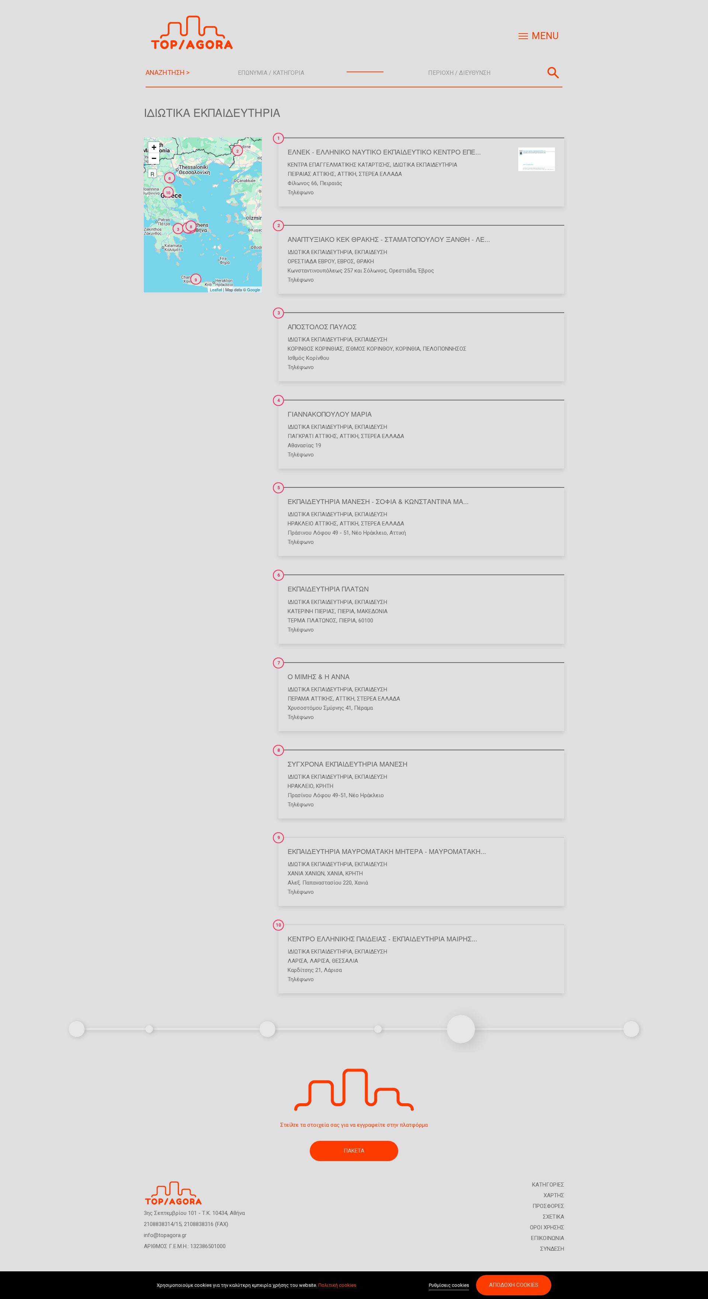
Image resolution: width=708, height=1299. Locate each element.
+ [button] (154, 147)
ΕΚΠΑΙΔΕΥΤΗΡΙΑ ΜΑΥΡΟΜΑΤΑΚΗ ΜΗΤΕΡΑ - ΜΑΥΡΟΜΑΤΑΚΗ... (387, 851)
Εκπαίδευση (371, 252)
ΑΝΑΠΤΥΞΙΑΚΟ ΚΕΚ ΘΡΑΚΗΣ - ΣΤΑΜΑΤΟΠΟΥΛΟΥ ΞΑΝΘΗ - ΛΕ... (389, 239)
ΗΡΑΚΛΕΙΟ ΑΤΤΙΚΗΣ (312, 523)
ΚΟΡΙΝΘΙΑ (408, 348)
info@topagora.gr (165, 1235)
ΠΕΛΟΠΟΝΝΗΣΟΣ (444, 348)
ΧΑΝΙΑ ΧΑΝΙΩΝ (306, 873)
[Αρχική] (194, 32)
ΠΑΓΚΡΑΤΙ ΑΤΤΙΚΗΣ (312, 436)
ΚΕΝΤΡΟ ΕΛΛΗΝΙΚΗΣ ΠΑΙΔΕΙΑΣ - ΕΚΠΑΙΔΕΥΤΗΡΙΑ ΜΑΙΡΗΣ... (382, 938)
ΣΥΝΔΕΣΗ (552, 1249)
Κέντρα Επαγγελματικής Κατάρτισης (339, 164)
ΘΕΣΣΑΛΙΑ (345, 961)
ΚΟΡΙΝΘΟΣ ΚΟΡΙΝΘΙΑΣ (315, 348)
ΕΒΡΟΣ (345, 261)
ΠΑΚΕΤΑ (354, 1150)
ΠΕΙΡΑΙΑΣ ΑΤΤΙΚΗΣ (311, 174)
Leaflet (216, 289)
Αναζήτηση (553, 72)
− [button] (154, 158)
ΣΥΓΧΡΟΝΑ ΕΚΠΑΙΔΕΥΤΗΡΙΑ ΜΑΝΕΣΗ (347, 763)
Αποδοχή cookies (513, 1285)
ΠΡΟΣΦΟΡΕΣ (548, 1206)
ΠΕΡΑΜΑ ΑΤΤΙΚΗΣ (310, 698)
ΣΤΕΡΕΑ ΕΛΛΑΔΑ (380, 174)
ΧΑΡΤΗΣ (554, 1195)
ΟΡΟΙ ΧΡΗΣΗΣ (547, 1227)
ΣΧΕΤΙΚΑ (553, 1216)
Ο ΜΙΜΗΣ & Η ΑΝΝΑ (319, 676)
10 (278, 925)
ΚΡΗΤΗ (324, 786)
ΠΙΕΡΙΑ (345, 611)
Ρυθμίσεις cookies (449, 1285)
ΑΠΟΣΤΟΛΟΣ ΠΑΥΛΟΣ (322, 326)
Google (253, 289)
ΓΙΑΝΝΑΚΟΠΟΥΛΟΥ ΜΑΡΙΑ (330, 413)
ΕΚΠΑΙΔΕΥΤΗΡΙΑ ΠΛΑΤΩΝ (328, 588)
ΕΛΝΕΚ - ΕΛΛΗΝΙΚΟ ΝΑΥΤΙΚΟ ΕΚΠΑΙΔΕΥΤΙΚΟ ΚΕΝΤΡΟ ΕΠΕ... (384, 151)
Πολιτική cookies (337, 1285)
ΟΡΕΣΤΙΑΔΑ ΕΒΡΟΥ (311, 261)
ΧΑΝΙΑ (335, 873)
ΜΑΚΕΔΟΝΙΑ (372, 611)
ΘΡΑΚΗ (365, 261)
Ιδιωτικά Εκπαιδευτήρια (425, 164)
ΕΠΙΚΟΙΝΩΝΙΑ (547, 1238)
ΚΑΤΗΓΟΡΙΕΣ (548, 1184)
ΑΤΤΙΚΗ (346, 174)
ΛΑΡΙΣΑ (297, 961)
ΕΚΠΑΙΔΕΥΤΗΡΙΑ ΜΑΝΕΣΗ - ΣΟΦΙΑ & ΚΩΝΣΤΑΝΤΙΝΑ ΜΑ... (378, 501)
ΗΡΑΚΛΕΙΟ (300, 786)
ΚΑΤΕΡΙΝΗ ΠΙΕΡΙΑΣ (311, 611)
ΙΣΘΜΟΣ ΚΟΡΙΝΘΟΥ (369, 348)
